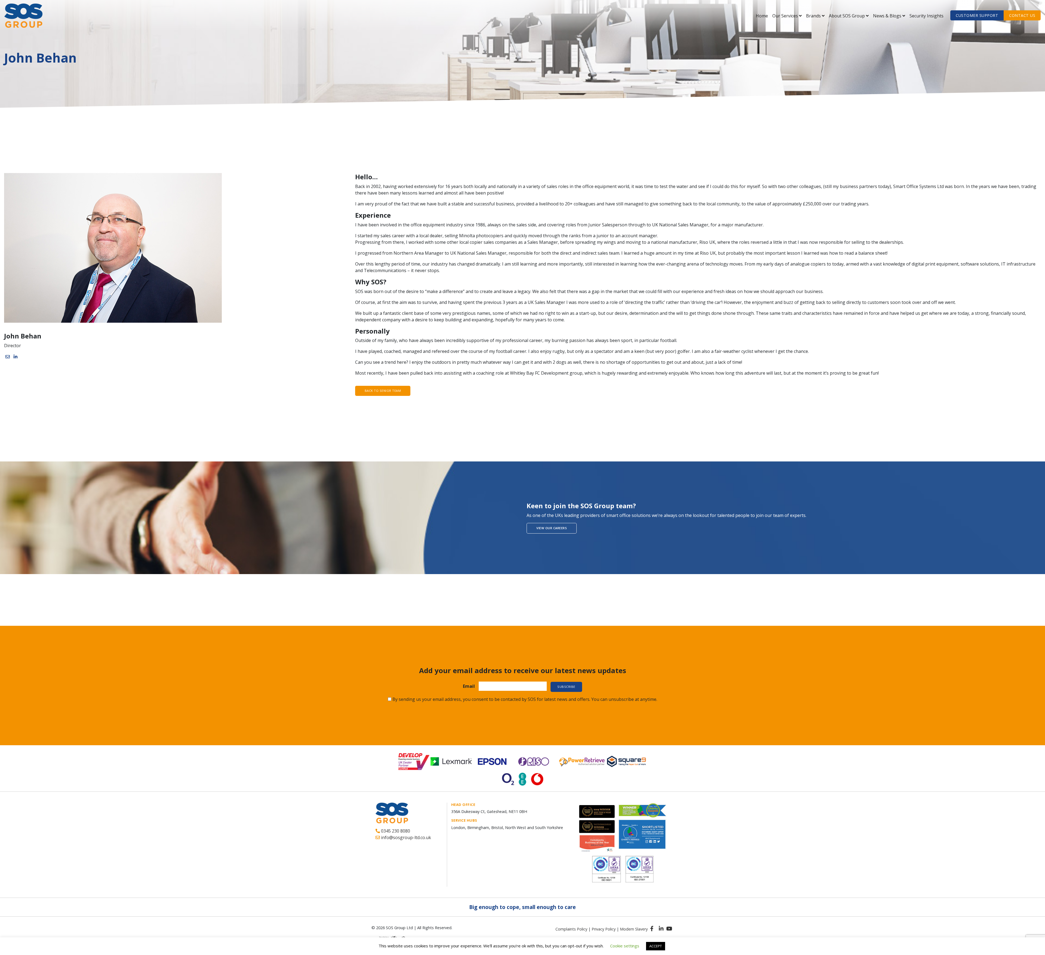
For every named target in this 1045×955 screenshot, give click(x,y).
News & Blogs (887, 16)
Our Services (785, 16)
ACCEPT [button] (655, 946)
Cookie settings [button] (624, 945)
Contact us (1022, 15)
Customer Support (977, 15)
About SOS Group (847, 16)
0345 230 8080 (395, 831)
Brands (813, 16)
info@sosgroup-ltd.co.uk (405, 837)
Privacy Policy (604, 929)
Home (762, 16)
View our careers (551, 528)
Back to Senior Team (383, 391)
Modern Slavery (634, 929)
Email (469, 686)
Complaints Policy (571, 929)
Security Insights (926, 16)
